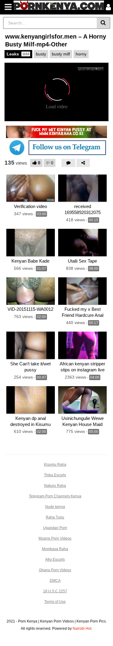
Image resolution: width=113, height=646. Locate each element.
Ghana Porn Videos (55, 570)
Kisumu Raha (55, 464)
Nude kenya (55, 507)
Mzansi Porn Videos (55, 538)
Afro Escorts (55, 559)
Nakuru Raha (55, 486)
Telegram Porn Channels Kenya (55, 496)
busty (41, 54)
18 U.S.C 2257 (55, 591)
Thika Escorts (55, 475)
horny (81, 54)
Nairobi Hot (82, 628)
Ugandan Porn (55, 528)
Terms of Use (55, 602)
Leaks (18, 54)
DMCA (55, 580)
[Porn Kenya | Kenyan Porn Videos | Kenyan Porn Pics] (59, 5)
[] (103, 23)
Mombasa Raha (55, 549)
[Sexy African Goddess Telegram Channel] (56, 147)
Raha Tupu (55, 517)
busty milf (61, 54)
